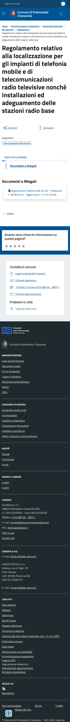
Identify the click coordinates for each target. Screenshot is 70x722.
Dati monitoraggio (11, 706)
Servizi (38, 706)
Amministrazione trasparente (25, 26)
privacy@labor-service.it (23, 588)
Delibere (6, 610)
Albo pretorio (9, 605)
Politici (5, 387)
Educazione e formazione (15, 426)
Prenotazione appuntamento (17, 668)
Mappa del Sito (23, 710)
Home (5, 26)
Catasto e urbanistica (13, 420)
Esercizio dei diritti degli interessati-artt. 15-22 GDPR (30, 636)
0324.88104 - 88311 (24, 517)
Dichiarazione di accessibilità (17, 652)
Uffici (4, 392)
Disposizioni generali (53, 26)
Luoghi (5, 482)
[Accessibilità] (8, 713)
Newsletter (8, 693)
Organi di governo (11, 377)
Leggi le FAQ (8, 660)
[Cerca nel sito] (60, 14)
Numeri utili (8, 538)
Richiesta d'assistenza (14, 672)
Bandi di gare (9, 620)
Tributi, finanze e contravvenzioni (19, 436)
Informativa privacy (12, 641)
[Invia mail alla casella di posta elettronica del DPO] (23, 556)
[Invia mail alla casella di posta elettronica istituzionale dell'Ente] (29, 522)
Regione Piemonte (12, 3)
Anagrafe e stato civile (14, 410)
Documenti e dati (11, 366)
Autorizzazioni (9, 415)
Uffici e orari (8, 533)
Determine (7, 615)
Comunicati (8, 459)
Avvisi (5, 464)
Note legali (8, 647)
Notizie (5, 454)
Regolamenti (23, 29)
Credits (59, 706)
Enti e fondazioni (11, 371)
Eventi (5, 488)
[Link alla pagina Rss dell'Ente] (4, 689)
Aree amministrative (13, 361)
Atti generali (8, 29)
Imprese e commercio (13, 431)
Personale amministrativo (16, 382)
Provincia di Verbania (13, 631)
